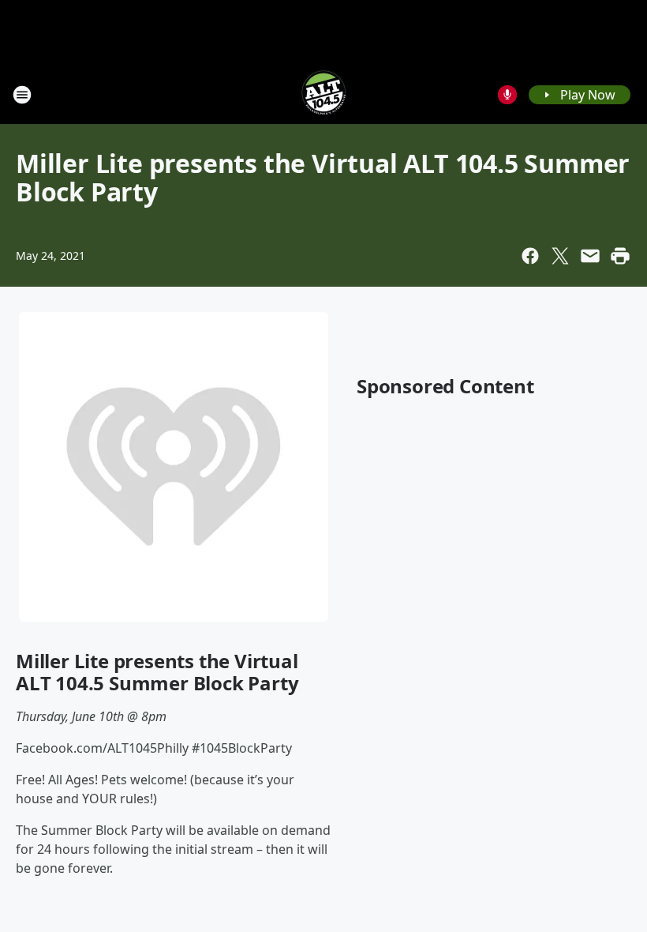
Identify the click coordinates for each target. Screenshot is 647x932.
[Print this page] (620, 256)
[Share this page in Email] (590, 256)
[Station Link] (323, 94)
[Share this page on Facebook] (530, 256)
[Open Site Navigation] (22, 94)
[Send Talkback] (507, 94)
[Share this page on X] (560, 256)
